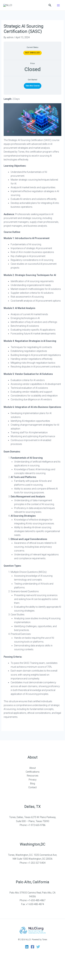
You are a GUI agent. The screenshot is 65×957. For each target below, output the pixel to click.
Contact (32, 787)
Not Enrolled (32, 53)
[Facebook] (32, 947)
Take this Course (33, 86)
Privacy (32, 779)
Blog (32, 783)
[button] (50, 5)
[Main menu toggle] (58, 5)
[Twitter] (38, 947)
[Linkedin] (27, 947)
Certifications (33, 771)
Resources (32, 775)
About (32, 768)
